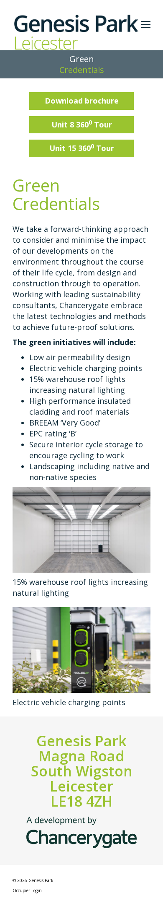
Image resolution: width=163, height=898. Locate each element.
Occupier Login (27, 890)
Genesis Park (40, 880)
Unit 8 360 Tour (81, 124)
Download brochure (82, 101)
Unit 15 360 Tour (81, 148)
